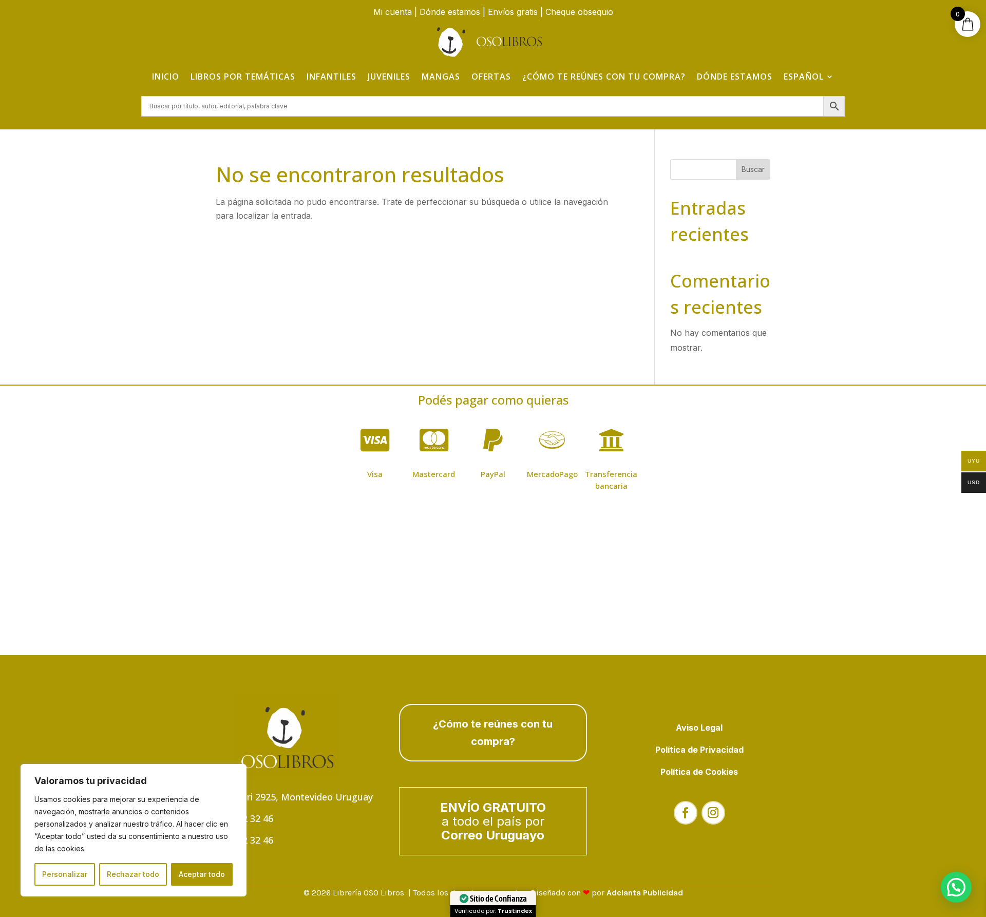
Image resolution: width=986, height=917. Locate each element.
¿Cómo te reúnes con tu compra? (604, 76)
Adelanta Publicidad (644, 892)
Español (804, 76)
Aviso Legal (699, 727)
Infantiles (331, 76)
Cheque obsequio (579, 12)
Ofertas (491, 76)
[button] (956, 887)
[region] (133, 830)
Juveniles (389, 76)
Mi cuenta (392, 12)
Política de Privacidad (699, 749)
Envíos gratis (513, 12)
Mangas (441, 76)
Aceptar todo (202, 874)
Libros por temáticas (243, 76)
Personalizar (64, 874)
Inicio (165, 76)
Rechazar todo (133, 874)
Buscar (753, 169)
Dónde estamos (450, 12)
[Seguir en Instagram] (713, 813)
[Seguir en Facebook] (685, 813)
